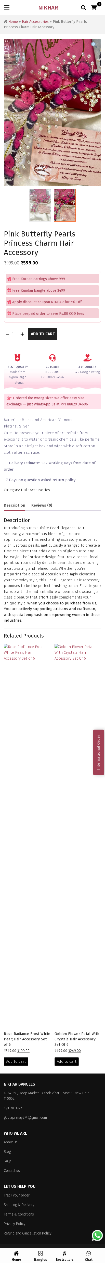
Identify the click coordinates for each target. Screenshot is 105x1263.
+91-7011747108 (16, 1108)
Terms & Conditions (19, 1214)
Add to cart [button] (16, 1061)
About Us (11, 1142)
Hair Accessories (35, 22)
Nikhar (48, 7)
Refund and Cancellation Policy (27, 1233)
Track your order (17, 1195)
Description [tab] (14, 505)
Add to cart (43, 333)
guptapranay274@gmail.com (25, 1117)
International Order (98, 752)
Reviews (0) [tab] (41, 505)
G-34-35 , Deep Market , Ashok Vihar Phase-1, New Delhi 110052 (47, 1096)
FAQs (7, 1161)
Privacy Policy (14, 1224)
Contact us (12, 1171)
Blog (7, 1152)
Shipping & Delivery (19, 1205)
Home (13, 22)
